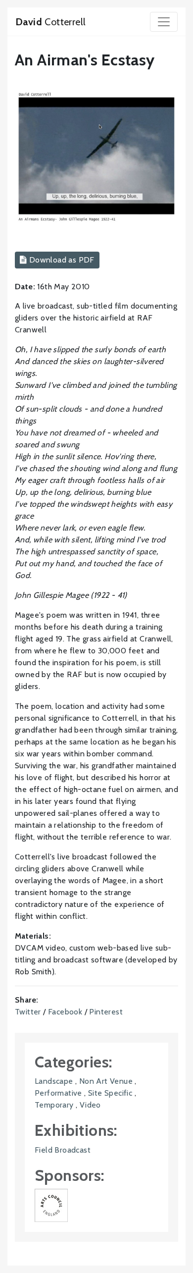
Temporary (54, 1105)
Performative (58, 1093)
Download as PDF (60, 260)
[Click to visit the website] (51, 1205)
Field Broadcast (63, 1150)
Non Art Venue (106, 1081)
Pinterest (106, 1011)
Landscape (54, 1081)
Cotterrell (50, 22)
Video (90, 1105)
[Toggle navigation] (164, 22)
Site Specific (110, 1093)
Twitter (28, 1011)
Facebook (65, 1011)
